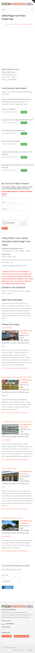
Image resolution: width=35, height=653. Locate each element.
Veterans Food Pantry (9, 468)
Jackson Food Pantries (27, 24)
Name (6, 196)
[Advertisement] (17, 45)
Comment (7, 209)
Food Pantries (17, 5)
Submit (5, 228)
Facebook (5, 624)
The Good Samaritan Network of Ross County (17, 422)
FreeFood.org (6, 636)
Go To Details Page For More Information (15, 368)
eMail (11, 202)
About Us (21, 650)
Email (3, 346)
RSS (3, 624)
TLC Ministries (6, 328)
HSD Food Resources (21, 636)
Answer (24, 112)
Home (6, 24)
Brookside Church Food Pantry (12, 518)
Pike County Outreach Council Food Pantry (16, 377)
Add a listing (6, 627)
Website (4, 395)
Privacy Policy (6, 620)
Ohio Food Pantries (15, 24)
